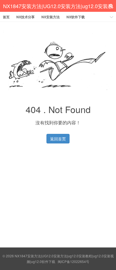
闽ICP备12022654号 (73, 261)
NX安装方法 (50, 16)
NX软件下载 (75, 16)
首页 (6, 16)
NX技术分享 (25, 16)
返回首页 (58, 138)
